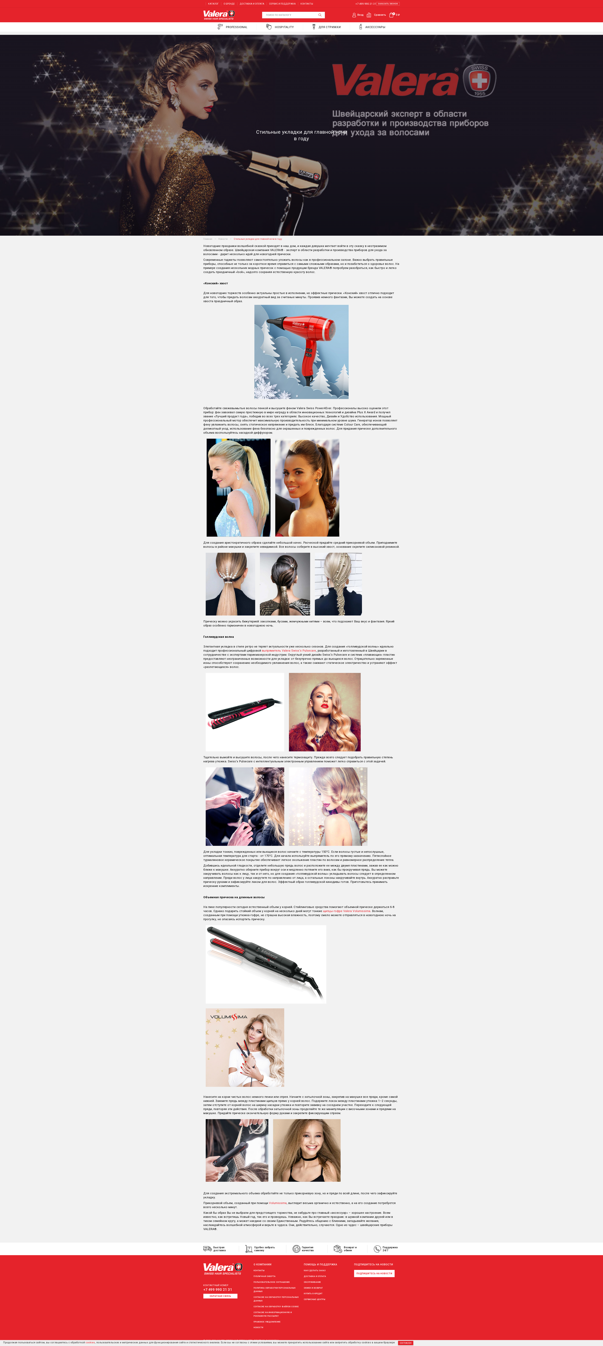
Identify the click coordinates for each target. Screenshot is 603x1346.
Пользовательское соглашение (272, 1282)
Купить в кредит (313, 1293)
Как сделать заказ (315, 1270)
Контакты (307, 4)
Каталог (213, 4)
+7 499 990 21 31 (217, 1290)
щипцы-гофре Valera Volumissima (346, 911)
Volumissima (278, 1203)
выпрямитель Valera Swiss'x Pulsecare (289, 650)
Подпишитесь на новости (374, 1273)
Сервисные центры (314, 1299)
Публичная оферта (265, 1276)
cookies (90, 1342)
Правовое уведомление (267, 1322)
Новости (258, 1327)
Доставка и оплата (252, 4)
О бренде (229, 4)
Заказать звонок (388, 4)
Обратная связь (220, 1296)
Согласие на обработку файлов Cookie (276, 1307)
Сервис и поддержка (282, 4)
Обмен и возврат (313, 1288)
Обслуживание (312, 1282)
